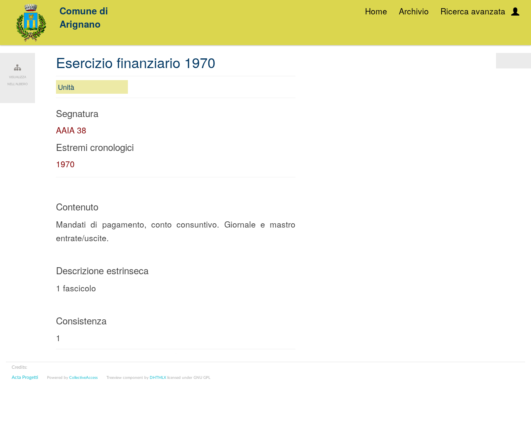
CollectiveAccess (83, 378)
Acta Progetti (25, 377)
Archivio (414, 11)
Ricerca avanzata (472, 11)
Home (376, 11)
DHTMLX (158, 378)
